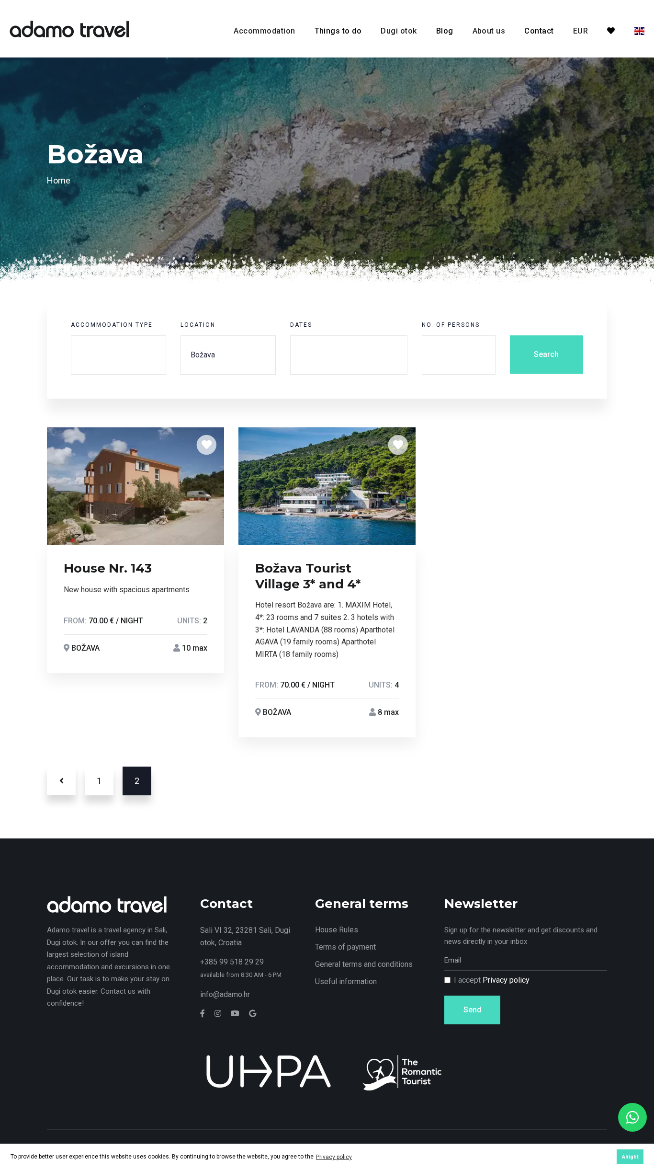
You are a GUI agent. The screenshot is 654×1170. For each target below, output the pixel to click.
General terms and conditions (364, 964)
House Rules (336, 929)
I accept (492, 980)
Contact (538, 30)
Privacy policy (506, 980)
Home (58, 180)
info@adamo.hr (225, 994)
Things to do (338, 30)
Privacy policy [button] (334, 1157)
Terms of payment (345, 947)
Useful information (346, 981)
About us (489, 30)
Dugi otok (399, 30)
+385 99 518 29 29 (232, 961)
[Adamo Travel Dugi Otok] (69, 28)
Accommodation (264, 30)
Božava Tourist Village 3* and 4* (308, 576)
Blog (444, 30)
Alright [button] (630, 1157)
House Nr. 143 (108, 568)
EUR (580, 30)
